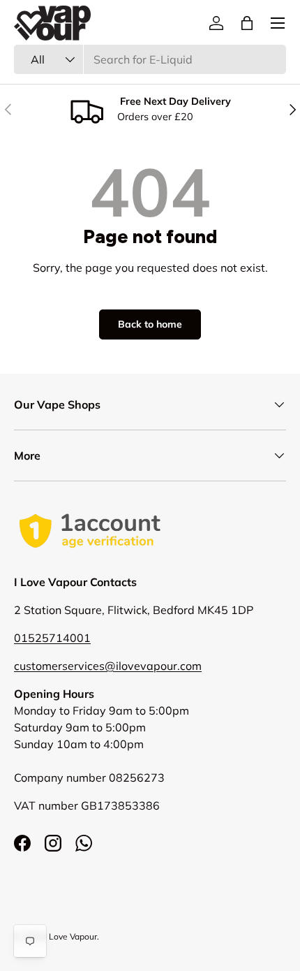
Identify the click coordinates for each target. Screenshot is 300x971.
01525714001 (52, 638)
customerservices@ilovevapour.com (108, 666)
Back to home (150, 324)
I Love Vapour (71, 936)
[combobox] (150, 59)
